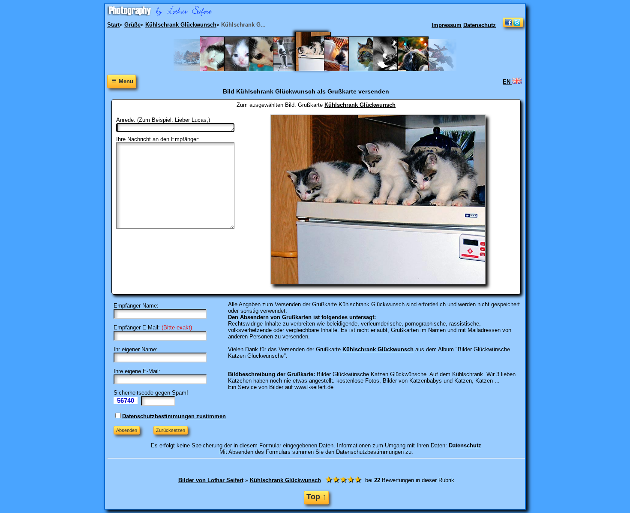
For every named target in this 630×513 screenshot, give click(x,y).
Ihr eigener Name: (136, 349)
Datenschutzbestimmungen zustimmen (174, 416)
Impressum (447, 25)
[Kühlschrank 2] (293, 69)
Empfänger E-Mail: (137, 327)
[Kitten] (244, 69)
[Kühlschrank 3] (318, 69)
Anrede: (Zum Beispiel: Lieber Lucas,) (163, 120)
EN (507, 81)
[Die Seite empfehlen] (513, 25)
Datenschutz (479, 25)
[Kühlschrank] (344, 69)
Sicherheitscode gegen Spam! (151, 392)
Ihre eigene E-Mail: (137, 371)
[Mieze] (417, 69)
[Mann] (392, 69)
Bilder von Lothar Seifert (210, 480)
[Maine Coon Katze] (368, 69)
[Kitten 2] (219, 69)
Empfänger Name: (136, 305)
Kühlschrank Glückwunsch (360, 105)
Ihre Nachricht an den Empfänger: (158, 139)
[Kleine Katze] (268, 69)
